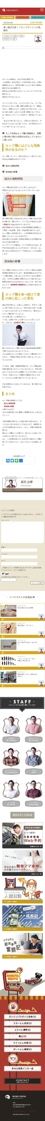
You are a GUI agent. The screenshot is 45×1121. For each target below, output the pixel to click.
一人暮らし (7, 36)
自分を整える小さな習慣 (25, 608)
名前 (3, 547)
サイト (3, 561)
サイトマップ (32, 1111)
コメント (5, 520)
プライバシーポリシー (19, 1111)
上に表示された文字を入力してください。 (15, 577)
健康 (15, 36)
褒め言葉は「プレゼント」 (26, 625)
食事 (14, 39)
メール (4, 554)
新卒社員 (6, 39)
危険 (21, 36)
